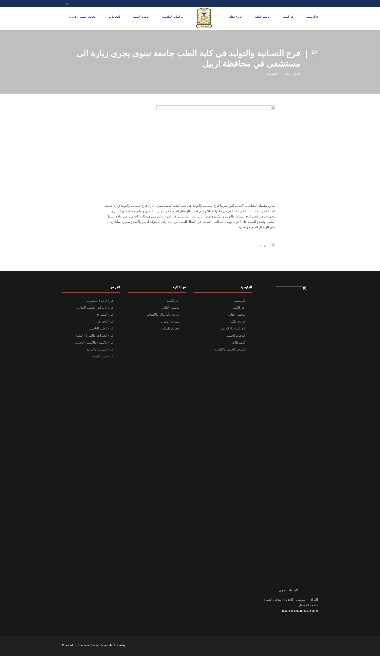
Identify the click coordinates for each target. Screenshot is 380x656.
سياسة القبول (170, 321)
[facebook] (309, 3)
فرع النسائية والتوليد (100, 349)
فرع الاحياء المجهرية (100, 300)
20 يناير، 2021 (292, 73)
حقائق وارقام (170, 328)
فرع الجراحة (105, 321)
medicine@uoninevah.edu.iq (300, 610)
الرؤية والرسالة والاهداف (163, 314)
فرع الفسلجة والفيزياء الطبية (94, 335)
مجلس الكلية (262, 16)
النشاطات (114, 16)
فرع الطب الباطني (101, 328)
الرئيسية (311, 16)
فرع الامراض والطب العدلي (95, 307)
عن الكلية (288, 16)
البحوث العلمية (141, 16)
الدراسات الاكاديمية (173, 16)
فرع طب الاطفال (101, 356)
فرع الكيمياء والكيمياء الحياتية (94, 342)
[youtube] (302, 3)
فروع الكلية (235, 16)
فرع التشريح (105, 314)
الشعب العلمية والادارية (82, 16)
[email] (316, 3)
